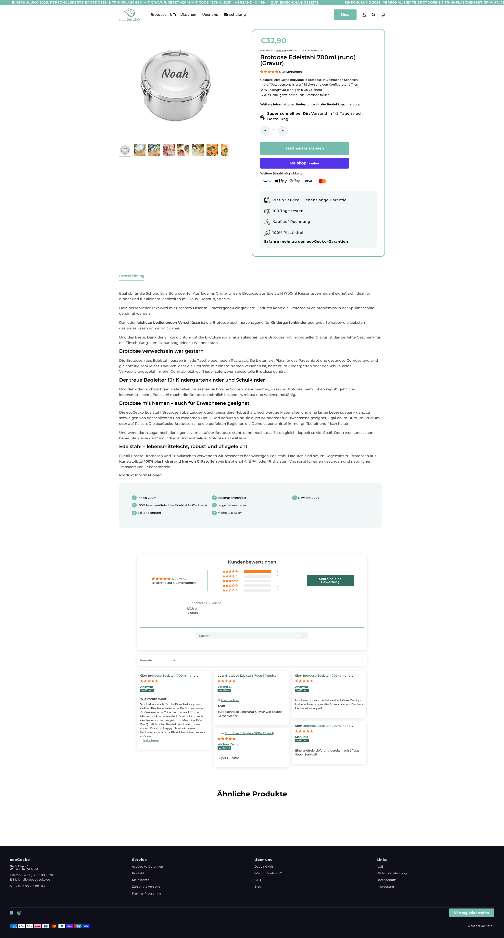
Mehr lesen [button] (151, 740)
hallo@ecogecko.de (35, 879)
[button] (173, 14)
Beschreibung (131, 276)
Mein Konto (140, 880)
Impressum (385, 886)
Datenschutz (386, 880)
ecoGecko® (478, 926)
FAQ (257, 880)
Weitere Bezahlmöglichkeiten (282, 173)
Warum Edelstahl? (268, 873)
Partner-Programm (146, 893)
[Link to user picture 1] (252, 700)
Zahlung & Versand (146, 886)
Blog (257, 886)
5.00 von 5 (179, 579)
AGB (380, 866)
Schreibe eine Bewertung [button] (330, 580)
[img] (149, 681)
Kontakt (138, 873)
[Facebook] (11, 913)
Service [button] (139, 859)
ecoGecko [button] (20, 859)
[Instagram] (19, 913)
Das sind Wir (263, 866)
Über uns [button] (263, 859)
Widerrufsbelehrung (392, 873)
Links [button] (382, 859)
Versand (281, 50)
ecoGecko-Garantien (147, 866)
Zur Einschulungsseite (295, 2)
